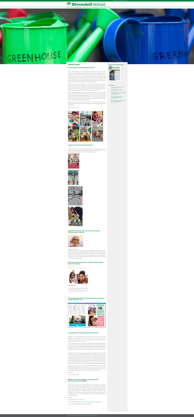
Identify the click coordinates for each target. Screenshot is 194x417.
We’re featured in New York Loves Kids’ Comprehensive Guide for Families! (85, 263)
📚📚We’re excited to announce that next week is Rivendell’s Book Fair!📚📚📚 (83, 380)
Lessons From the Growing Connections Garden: (83, 333)
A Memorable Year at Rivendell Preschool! (81, 67)
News (75, 69)
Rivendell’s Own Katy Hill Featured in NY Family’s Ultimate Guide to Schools (84, 231)
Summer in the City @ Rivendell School (80, 145)
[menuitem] (68, 7)
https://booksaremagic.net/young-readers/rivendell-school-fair (90, 401)
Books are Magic (75, 387)
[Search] (127, 7)
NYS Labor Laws (95, 415)
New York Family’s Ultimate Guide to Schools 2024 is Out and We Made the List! (86, 298)
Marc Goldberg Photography (88, 415)
